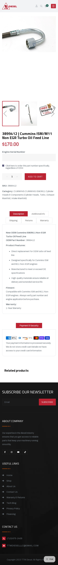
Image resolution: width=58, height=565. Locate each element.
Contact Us (12, 492)
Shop (8, 481)
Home (9, 475)
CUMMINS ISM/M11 (35, 191)
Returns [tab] (29, 220)
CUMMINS (19, 191)
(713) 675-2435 (14, 538)
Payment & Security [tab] (29, 325)
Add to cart (35, 176)
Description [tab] (18, 214)
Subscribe (47, 402)
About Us (10, 486)
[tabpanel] (29, 270)
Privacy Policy (13, 508)
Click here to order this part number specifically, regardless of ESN (28, 167)
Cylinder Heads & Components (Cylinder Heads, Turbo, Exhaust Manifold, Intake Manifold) (28, 194)
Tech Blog (11, 503)
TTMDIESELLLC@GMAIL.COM (23, 545)
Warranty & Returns (15, 497)
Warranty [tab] (44, 220)
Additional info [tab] (38, 214)
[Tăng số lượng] (17, 177)
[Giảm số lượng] (7, 177)
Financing (11, 514)
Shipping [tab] (13, 220)
